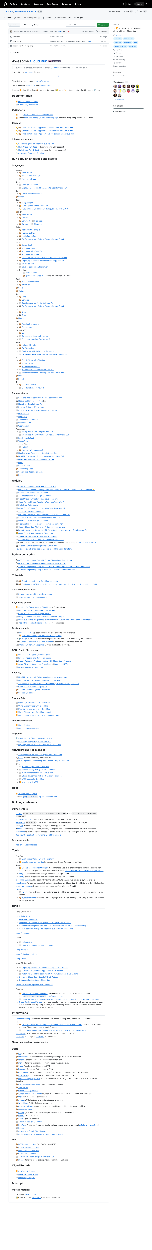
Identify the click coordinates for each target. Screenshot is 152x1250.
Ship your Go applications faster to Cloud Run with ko (38, 835)
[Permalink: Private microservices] (10, 589)
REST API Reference (26, 1171)
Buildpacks (20, 822)
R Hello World (27, 363)
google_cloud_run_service (33, 862)
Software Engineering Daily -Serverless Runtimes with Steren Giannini (47, 569)
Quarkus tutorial (32, 273)
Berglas (22, 873)
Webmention (23, 426)
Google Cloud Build (24, 819)
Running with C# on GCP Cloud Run (37, 339)
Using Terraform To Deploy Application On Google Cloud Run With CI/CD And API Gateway (60, 999)
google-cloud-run (120, 46)
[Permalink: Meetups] (10, 1183)
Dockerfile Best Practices (26, 845)
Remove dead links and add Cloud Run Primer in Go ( (39, 31)
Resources (38, 4)
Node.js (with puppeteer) (32, 450)
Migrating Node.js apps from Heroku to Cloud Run (39, 744)
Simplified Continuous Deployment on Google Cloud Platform (45, 922)
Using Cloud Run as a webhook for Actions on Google (41, 616)
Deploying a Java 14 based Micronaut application (43, 260)
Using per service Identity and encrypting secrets (39, 680)
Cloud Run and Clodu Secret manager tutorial (84, 870)
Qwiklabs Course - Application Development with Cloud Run (47, 127)
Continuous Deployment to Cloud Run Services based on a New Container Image (53, 925)
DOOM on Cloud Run (27, 1144)
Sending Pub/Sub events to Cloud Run (34, 607)
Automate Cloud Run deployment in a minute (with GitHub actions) (50, 974)
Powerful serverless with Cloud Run (33, 492)
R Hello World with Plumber (33, 360)
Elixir (24, 312)
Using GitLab (27, 942)
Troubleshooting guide (27, 793)
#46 (59, 31)
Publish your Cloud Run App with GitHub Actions (42, 971)
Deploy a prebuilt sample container (38, 114)
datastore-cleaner (25, 1106)
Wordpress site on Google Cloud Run (37, 432)
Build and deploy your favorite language (41, 118)
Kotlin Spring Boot (29, 236)
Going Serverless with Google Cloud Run (35, 533)
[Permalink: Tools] (10, 850)
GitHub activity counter (28, 1090)
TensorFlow (23, 441)
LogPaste (22, 1125)
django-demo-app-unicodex (30, 1094)
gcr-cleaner (23, 1072)
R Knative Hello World (31, 366)
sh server (26, 285)
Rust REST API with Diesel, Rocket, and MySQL (38, 410)
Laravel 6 (26, 221)
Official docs (24, 916)
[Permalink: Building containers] (10, 802)
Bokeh (21, 1128)
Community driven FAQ (28, 104)
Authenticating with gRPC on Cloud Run (38, 769)
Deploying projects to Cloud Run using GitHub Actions (45, 967)
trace (20, 1066)
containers (127, 42)
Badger (21, 1112)
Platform (13, 4)
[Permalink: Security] (10, 672)
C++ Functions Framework (33, 388)
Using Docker (24, 725)
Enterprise (66, 4)
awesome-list (128, 39)
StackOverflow (45, 85)
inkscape (22, 1069)
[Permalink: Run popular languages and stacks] (10, 158)
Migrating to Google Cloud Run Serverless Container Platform (44, 514)
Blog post (38, 221)
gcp (135, 42)
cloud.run (120, 35)
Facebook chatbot (26, 438)
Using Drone (21, 959)
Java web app (28, 264)
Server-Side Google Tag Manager (32, 1131)
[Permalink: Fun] (10, 1139)
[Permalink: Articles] (10, 480)
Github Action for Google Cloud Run (34, 980)
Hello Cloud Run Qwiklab (28, 150)
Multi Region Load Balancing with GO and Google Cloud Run (43, 761)
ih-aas (20, 1160)
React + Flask (24, 465)
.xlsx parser (23, 1087)
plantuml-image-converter (29, 1084)
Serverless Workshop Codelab (31, 153)
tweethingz (23, 1103)
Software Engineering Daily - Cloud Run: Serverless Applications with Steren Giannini (54, 566)
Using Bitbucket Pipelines (26, 954)
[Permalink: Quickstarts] (10, 109)
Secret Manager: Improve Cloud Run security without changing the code (48, 683)
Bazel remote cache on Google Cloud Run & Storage (40, 1134)
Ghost (20, 462)
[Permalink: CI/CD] (10, 906)
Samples (25, 300)
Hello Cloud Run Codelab (29, 147)
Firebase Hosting (26, 633)
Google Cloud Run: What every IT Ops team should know (42, 527)
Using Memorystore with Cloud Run (33, 706)
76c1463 (85, 31)
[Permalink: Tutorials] (10, 575)
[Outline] (106, 52)
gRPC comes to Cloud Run (33, 779)
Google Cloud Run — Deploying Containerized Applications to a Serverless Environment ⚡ (56, 489)
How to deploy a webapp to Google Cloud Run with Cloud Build (46, 929)
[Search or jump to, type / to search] (123, 4)
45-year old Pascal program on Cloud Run (36, 1157)
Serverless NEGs (61, 664)
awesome (29, 72)
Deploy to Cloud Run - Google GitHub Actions (38, 977)
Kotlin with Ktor (28, 233)
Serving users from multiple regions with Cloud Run (40, 754)
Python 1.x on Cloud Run (28, 1147)
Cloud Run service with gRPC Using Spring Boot (42, 776)
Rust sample (27, 327)
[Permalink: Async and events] (10, 602)
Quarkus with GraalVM (34, 276)
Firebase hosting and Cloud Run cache (34, 658)
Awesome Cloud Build (28, 919)
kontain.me (20, 832)
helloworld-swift (29, 345)
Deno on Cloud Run (30, 185)
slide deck (36, 1197)
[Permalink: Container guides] (10, 840)
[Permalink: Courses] (10, 123)
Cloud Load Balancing (40, 664)
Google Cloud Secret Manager (35, 868)
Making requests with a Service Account (35, 594)
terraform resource (43, 996)
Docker (19, 813)
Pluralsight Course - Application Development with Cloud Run (48, 134)
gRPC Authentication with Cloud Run (37, 773)
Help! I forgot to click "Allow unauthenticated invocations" (42, 677)
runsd (20, 757)
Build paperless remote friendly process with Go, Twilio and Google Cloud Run (55, 1030)
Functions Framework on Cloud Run (33, 521)
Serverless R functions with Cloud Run (38, 369)
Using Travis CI (22, 950)
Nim (20, 376)
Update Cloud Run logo (58, 46)
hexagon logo (30, 1194)
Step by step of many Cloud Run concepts (40, 581)
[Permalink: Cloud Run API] (10, 1165)
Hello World (27, 173)
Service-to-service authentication (32, 597)
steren (9, 11)
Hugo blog (22, 416)
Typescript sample (29, 898)
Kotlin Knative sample (31, 230)
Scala (20, 288)
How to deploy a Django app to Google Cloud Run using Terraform (44, 549)
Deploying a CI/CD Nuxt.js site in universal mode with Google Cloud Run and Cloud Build (59, 584)
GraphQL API (23, 413)
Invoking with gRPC (30, 782)
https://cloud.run (42, 81)
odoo (20, 1119)
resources (132, 46)
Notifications (116, 11)
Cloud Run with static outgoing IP (32, 686)
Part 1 (81, 542)
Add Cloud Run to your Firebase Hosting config (42, 635)
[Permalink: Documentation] (10, 95)
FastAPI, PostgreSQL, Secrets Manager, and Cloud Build (41, 456)
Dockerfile (16, 37)
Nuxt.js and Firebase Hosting (30, 401)
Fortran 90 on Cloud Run (28, 1150)
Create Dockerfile (56, 37)
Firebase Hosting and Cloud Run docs (34, 655)
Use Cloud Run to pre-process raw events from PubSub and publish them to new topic (55, 620)
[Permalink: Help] (10, 787)
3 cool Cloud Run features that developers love (38, 499)
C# (23, 333)
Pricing (78, 4)
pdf (19, 1053)
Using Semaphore (23, 933)
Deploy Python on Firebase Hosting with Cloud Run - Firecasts (44, 661)
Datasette (20, 1036)
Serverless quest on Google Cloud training (36, 144)
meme (20, 1063)
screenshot (23, 1056)
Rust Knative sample (30, 324)
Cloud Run (38, 61)
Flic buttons (20, 1033)
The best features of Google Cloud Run (34, 496)
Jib (21, 825)
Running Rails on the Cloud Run (35, 206)
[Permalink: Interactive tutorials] (10, 139)
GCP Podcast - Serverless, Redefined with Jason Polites (42, 563)
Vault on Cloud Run (26, 693)
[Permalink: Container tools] (10, 808)
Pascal (21, 379)
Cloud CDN (23, 664)
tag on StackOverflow (40, 796)
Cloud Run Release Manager (31, 1002)
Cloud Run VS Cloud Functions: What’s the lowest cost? (41, 508)
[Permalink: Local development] (10, 720)
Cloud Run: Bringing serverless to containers (37, 486)
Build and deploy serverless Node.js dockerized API (40, 398)
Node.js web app (29, 179)
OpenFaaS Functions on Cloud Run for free (36, 459)
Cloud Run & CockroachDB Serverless (34, 703)
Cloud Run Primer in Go (32, 194)
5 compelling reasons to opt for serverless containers (41, 524)
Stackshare (30, 85)
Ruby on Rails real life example (31, 407)
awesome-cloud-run (25, 11)
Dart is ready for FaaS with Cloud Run (38, 303)
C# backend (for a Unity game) (35, 336)
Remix (20, 475)
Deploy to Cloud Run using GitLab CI (37, 945)
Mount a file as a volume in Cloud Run (34, 709)
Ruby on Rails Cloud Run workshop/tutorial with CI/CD (45, 209)
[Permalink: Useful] (10, 1048)
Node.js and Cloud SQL (32, 176)
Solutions (25, 4)
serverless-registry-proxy (29, 1078)
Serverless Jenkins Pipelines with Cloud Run (34, 984)
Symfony (25, 224)
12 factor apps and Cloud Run (31, 511)
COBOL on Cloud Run (27, 1153)
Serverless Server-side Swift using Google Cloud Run (44, 354)
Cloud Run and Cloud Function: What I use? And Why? (41, 502)
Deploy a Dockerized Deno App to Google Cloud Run (44, 188)
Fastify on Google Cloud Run (30, 667)
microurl (21, 1100)
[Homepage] (5, 4)
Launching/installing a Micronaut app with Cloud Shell (44, 257)
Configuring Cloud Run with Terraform (38, 859)
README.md (17, 41)
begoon (16, 31)
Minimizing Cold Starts (28, 505)
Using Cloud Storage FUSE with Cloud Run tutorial (39, 715)
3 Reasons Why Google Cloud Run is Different (37, 536)
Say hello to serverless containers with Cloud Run (39, 517)
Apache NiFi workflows (28, 419)
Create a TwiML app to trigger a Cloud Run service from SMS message (52, 1024)
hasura (21, 1115)
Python (21, 197)
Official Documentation (28, 101)
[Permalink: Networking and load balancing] (10, 749)
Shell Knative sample (30, 281)
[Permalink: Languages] (10, 165)
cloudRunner (21, 883)
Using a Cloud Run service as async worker (36, 610)
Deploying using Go (26, 1177)
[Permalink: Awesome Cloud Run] (10, 61)
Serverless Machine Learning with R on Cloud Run (43, 373)
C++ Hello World (29, 385)
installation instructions (88, 1125)
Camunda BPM (24, 423)
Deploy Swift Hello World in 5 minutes (38, 351)
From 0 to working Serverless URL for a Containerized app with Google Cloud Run (53, 530)
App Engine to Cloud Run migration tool (35, 738)
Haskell (21, 318)
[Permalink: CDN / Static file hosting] (10, 650)
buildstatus (23, 1075)
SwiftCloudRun (28, 348)
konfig (21, 877)
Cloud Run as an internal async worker (34, 613)
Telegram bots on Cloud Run (30, 1122)
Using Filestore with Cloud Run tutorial (34, 712)
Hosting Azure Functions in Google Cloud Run (37, 453)
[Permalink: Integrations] (10, 1013)
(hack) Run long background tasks (32, 623)
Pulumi (18, 889)
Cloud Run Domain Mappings (31, 645)
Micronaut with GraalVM (32, 251)
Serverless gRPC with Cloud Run (35, 766)
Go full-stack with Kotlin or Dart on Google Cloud (43, 239)
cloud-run (118, 42)
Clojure (21, 291)
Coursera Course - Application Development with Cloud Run (47, 131)
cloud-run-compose (24, 886)
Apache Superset (25, 469)
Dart (24, 297)
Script (24, 638)
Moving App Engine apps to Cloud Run (34, 741)
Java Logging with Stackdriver (35, 267)
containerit (21, 828)
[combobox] (81, 24)
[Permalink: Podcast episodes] (10, 554)
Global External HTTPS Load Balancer (37, 642)
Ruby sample (27, 202)
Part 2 (87, 542)
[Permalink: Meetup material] (10, 1189)
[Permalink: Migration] (10, 733)
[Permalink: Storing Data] (10, 698)
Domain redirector (26, 1109)
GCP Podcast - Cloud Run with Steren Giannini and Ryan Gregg (45, 560)
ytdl (20, 1097)
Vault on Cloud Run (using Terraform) (34, 690)
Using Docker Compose (28, 728)
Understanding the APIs (28, 1174)
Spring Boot (27, 245)
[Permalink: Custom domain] (10, 628)
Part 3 (93, 542)
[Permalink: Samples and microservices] (10, 1042)
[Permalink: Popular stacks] (10, 393)
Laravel (25, 218)
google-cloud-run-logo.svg (23, 46)
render (21, 1060)
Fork (129, 11)
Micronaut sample (29, 248)
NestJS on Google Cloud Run (30, 404)
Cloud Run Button (23, 880)
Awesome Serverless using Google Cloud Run (37, 546)
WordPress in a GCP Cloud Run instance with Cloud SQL (45, 435)
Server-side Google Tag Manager (32, 472)
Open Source (52, 4)
